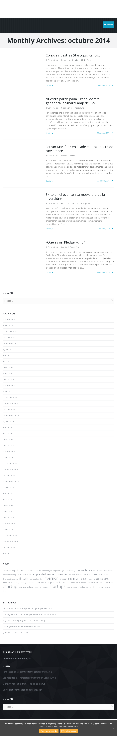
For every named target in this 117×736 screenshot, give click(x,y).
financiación (100, 574)
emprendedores (42, 574)
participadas (73, 60)
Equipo (63, 155)
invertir (73, 578)
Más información (69, 731)
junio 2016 (7, 433)
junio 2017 (7, 361)
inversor (63, 579)
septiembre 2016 (11, 415)
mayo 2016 (8, 439)
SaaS (102, 582)
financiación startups (10, 579)
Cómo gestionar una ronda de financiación (22, 626)
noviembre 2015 (10, 469)
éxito (4, 591)
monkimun (7, 582)
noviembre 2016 (10, 403)
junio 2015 (7, 499)
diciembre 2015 (10, 463)
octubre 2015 (9, 475)
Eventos (72, 155)
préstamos (93, 582)
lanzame (91, 579)
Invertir (64, 247)
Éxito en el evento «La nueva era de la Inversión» (75, 196)
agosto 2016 (8, 421)
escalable (72, 575)
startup (10, 586)
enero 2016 (8, 457)
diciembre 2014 (10, 535)
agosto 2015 (8, 487)
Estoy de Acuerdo (49, 731)
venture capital (97, 587)
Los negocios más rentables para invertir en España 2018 (29, 614)
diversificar (108, 570)
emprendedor (24, 574)
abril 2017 (7, 373)
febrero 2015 (9, 523)
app (13, 570)
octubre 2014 (9, 547)
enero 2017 (8, 391)
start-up (109, 582)
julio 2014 (7, 553)
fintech (23, 578)
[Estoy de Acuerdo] (113, 728)
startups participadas (76, 587)
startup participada (41, 587)
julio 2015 (7, 493)
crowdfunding (70, 571)
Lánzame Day (102, 578)
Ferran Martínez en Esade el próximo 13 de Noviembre (79, 148)
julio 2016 (7, 427)
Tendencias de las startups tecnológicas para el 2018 (27, 608)
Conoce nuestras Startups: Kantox (73, 55)
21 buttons (7, 571)
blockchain (34, 571)
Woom (107, 587)
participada (31, 583)
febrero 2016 (9, 451)
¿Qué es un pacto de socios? (16, 632)
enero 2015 (8, 529)
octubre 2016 (9, 409)
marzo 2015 (8, 517)
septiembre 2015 (11, 481)
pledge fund (57, 582)
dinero (100, 570)
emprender (59, 574)
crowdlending (86, 570)
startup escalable (26, 587)
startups (57, 586)
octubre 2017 (9, 337)
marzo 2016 (8, 445)
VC (87, 587)
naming (16, 583)
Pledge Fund (86, 60)
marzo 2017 (8, 379)
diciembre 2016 (10, 397)
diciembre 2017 (10, 331)
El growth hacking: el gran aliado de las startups (25, 620)
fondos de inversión (36, 579)
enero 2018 (8, 325)
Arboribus (65, 203)
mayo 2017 (8, 367)
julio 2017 (7, 355)
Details (48, 85)
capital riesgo (58, 570)
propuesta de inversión (76, 582)
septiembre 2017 (11, 343)
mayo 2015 (8, 505)
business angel (45, 570)
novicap (23, 583)
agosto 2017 (8, 349)
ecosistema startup (9, 575)
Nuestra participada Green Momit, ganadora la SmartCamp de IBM (73, 101)
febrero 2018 (9, 319)
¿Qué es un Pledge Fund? (65, 242)
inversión (51, 578)
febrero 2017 (9, 385)
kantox (63, 60)
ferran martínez (83, 574)
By (52, 60)
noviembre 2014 (10, 541)
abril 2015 (7, 511)
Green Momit (66, 108)
